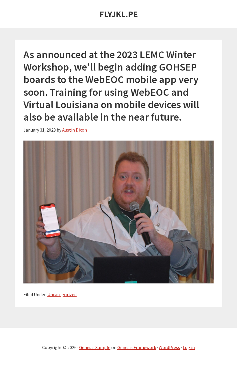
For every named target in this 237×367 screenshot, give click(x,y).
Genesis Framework (136, 347)
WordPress (169, 347)
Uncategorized (62, 294)
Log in (189, 347)
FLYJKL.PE (118, 13)
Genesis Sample (94, 347)
